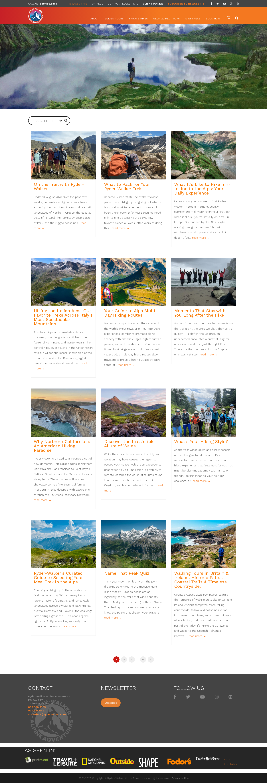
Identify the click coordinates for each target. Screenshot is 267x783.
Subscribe (111, 702)
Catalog (97, 3)
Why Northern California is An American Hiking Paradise (62, 446)
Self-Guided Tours (166, 18)
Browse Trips (78, 3)
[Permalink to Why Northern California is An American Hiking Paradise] (63, 413)
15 (143, 659)
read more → (120, 228)
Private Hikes (138, 18)
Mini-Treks (192, 18)
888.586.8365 (48, 3)
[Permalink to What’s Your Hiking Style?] (203, 413)
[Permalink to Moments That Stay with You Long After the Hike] (203, 282)
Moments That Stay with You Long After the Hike (200, 313)
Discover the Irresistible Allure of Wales (129, 443)
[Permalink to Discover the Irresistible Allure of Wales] (133, 413)
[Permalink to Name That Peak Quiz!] (133, 544)
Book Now (213, 18)
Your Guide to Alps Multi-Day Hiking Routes (130, 313)
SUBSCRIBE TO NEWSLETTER (187, 3)
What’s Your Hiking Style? (201, 441)
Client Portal (153, 3)
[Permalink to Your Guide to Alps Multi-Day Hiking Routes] (133, 282)
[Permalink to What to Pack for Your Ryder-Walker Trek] (133, 155)
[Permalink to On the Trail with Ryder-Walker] (63, 155)
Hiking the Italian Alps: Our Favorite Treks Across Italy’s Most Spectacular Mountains (63, 317)
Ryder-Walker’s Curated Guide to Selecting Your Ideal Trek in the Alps (58, 577)
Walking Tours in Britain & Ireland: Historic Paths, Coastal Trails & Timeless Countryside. (201, 580)
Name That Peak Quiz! (127, 573)
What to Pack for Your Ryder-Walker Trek (127, 186)
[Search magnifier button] (65, 120)
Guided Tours (114, 18)
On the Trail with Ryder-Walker (59, 186)
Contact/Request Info (123, 3)
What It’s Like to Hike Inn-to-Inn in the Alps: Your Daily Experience (202, 189)
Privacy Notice (180, 778)
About (94, 18)
